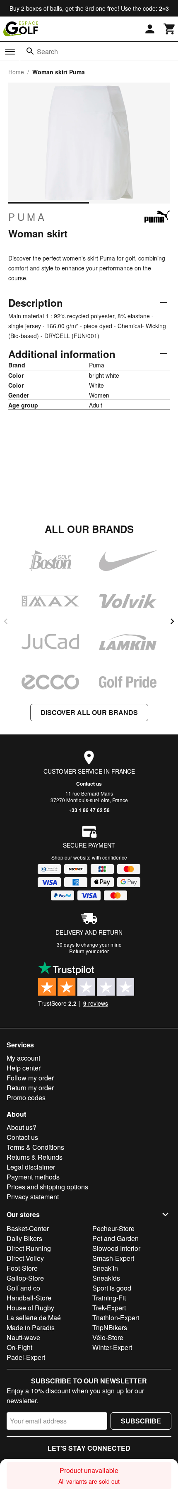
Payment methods (33, 1177)
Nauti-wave (23, 1337)
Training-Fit (109, 1298)
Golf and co (23, 1288)
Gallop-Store (25, 1278)
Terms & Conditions (35, 1147)
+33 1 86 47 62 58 (89, 810)
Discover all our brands (89, 712)
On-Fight (19, 1347)
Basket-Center (28, 1228)
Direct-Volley (25, 1258)
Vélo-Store (107, 1337)
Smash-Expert (113, 1258)
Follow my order (30, 1077)
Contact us (89, 783)
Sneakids (106, 1278)
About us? (21, 1127)
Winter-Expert (112, 1347)
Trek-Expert (109, 1307)
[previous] (6, 621)
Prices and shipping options (47, 1186)
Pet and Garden (115, 1238)
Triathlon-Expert (115, 1317)
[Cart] (169, 29)
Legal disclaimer (31, 1167)
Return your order (89, 950)
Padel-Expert (26, 1357)
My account (23, 1058)
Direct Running (29, 1248)
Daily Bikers (24, 1238)
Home (16, 72)
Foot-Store (22, 1268)
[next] (172, 621)
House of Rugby (30, 1307)
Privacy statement (33, 1196)
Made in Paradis (31, 1327)
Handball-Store (29, 1298)
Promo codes (26, 1097)
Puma (27, 216)
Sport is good (111, 1288)
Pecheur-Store (113, 1228)
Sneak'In (105, 1268)
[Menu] (10, 52)
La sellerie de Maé (34, 1317)
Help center (24, 1068)
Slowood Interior (116, 1248)
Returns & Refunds (35, 1157)
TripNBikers (109, 1327)
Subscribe (141, 1421)
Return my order (30, 1087)
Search (47, 51)
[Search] (30, 51)
